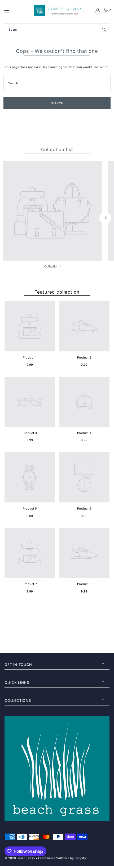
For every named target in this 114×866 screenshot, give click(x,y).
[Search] (103, 29)
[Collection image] (52, 211)
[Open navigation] (15, 10)
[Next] (105, 218)
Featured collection (56, 292)
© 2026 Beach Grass (20, 858)
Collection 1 (52, 266)
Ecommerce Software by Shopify (62, 858)
